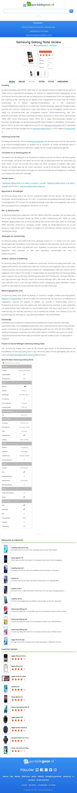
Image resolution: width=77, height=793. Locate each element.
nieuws (6, 776)
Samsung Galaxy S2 (35, 141)
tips (11, 776)
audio (33, 776)
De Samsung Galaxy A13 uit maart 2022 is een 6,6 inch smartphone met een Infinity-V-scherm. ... (39, 610)
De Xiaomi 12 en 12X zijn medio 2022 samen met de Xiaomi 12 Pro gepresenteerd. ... (35, 579)
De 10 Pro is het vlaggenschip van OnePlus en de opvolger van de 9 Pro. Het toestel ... (36, 600)
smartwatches (42, 780)
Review (12, 82)
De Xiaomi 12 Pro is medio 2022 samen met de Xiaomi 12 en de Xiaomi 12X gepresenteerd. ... (38, 590)
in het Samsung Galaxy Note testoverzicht (21, 355)
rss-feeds (52, 785)
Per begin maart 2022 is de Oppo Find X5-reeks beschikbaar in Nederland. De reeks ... (36, 641)
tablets (41, 776)
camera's (67, 776)
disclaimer (32, 785)
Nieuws (22, 82)
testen (17, 776)
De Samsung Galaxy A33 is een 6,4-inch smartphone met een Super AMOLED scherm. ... (37, 620)
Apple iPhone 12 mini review (39, 31)
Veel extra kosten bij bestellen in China (39, 35)
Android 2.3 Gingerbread (11, 299)
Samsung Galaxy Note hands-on (32, 186)
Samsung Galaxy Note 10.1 (54, 125)
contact (24, 785)
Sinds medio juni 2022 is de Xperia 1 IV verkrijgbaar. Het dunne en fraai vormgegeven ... (37, 559)
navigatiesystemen (53, 776)
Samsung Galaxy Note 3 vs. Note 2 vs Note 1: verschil (24, 183)
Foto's (51, 82)
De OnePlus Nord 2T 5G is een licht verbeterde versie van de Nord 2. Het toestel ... (35, 569)
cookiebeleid (42, 785)
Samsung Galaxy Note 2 (42, 129)
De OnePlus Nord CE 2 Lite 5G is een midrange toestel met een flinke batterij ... (34, 549)
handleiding (63, 82)
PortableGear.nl (42, 45)
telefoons (53, 45)
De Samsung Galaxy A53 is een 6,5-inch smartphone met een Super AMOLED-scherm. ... (37, 631)
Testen (42, 82)
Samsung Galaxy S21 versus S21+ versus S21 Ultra (38, 27)
